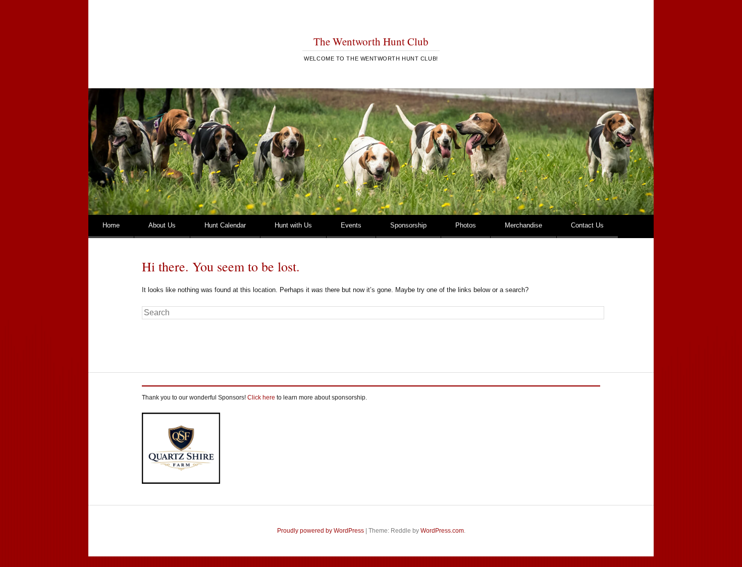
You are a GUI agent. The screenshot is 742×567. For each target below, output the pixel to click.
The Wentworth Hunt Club (371, 41)
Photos (465, 225)
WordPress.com (442, 530)
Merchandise (523, 225)
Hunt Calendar (225, 225)
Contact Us (587, 225)
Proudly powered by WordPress (320, 530)
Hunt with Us (293, 225)
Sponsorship (408, 225)
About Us (162, 225)
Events (351, 225)
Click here (261, 397)
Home (111, 225)
